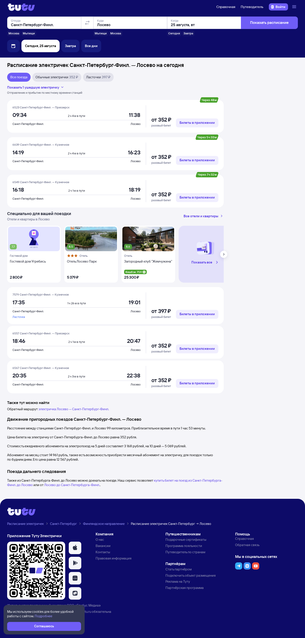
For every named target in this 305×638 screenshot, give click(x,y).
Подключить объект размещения (190, 575)
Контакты (103, 552)
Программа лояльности (183, 546)
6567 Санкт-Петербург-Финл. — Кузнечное (41, 368)
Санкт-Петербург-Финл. (28, 124)
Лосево (135, 124)
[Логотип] (21, 7)
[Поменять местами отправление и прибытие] (87, 23)
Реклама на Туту (177, 581)
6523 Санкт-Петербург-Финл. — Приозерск (41, 107)
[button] (205, 254)
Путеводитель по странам (185, 552)
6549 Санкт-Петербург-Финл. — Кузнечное (41, 182)
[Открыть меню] (295, 7)
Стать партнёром (178, 569)
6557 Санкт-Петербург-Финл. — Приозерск (41, 333)
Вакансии (103, 546)
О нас (100, 539)
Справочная (225, 7)
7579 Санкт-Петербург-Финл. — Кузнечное (41, 294)
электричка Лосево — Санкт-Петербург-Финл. (73, 409)
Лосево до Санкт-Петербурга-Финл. (72, 485)
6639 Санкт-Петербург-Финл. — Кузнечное (41, 144)
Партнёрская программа (184, 588)
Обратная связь (247, 545)
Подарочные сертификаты (185, 539)
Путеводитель (252, 7)
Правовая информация (114, 558)
